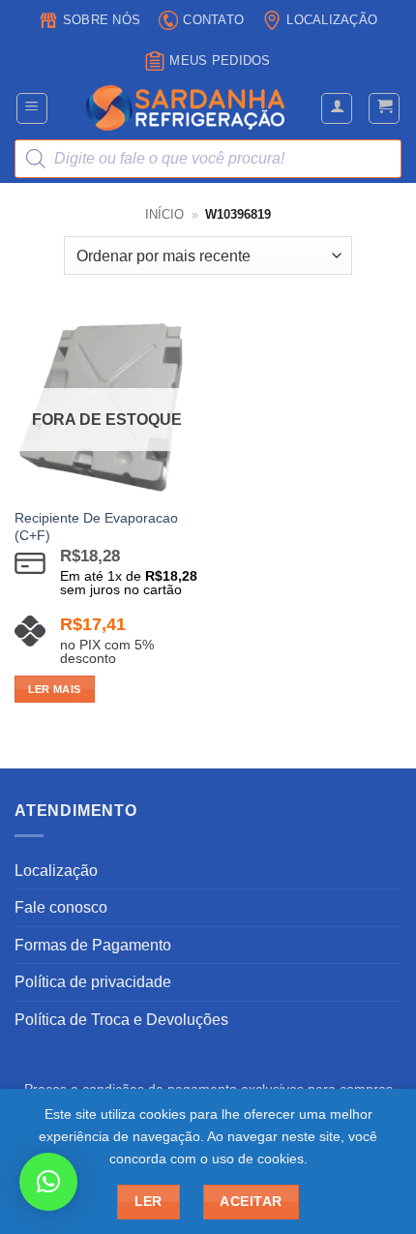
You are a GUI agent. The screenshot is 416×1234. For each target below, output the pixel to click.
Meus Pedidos (219, 60)
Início (164, 214)
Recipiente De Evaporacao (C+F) (96, 527)
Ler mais (54, 689)
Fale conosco (61, 907)
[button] (31, 108)
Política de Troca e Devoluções (121, 1019)
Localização (331, 20)
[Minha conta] (336, 108)
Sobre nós (101, 20)
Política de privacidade (93, 982)
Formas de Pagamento (93, 945)
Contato (213, 20)
